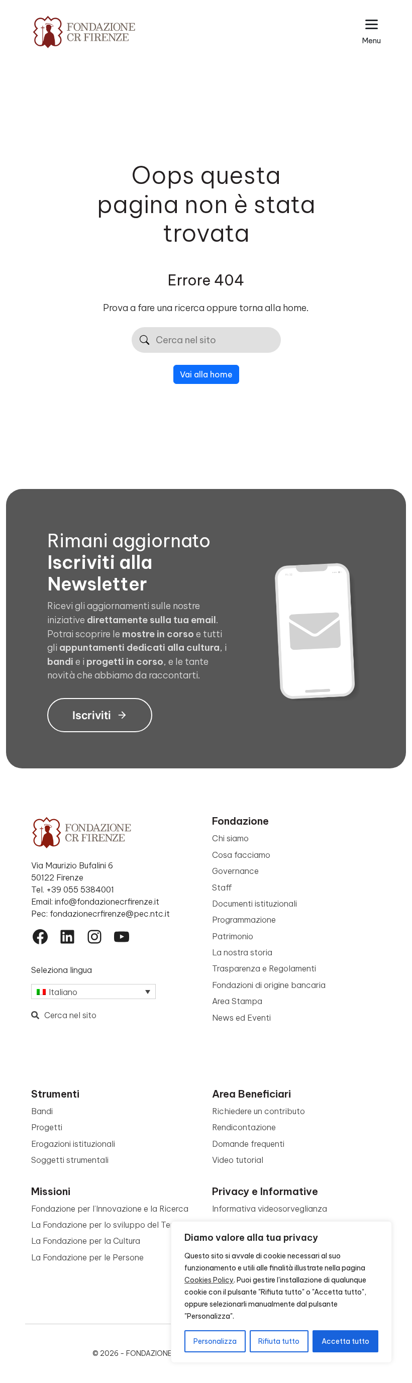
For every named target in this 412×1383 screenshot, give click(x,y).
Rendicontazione (244, 1127)
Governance (235, 871)
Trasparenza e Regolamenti (264, 968)
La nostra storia (242, 952)
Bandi (42, 1111)
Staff (222, 887)
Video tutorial (237, 1160)
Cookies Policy (209, 1280)
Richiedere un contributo (258, 1111)
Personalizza (215, 1341)
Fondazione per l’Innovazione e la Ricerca (109, 1209)
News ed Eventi (241, 1018)
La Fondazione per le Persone (87, 1257)
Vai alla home (206, 374)
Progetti (46, 1127)
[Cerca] (144, 340)
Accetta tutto (345, 1341)
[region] (281, 1292)
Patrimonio (232, 936)
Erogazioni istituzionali (73, 1144)
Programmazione (244, 920)
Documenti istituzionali (254, 904)
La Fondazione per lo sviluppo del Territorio (113, 1225)
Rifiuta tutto (278, 1341)
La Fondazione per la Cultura (85, 1241)
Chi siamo (230, 838)
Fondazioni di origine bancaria (269, 985)
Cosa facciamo (241, 855)
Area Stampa (237, 1001)
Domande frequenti (248, 1144)
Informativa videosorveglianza (269, 1209)
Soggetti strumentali (70, 1160)
